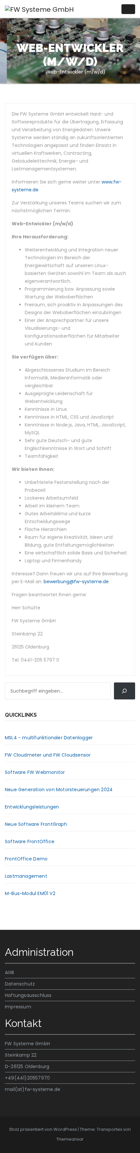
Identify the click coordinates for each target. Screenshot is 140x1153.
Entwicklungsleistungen (32, 807)
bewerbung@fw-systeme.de (76, 581)
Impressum (18, 1006)
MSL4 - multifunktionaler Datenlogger (49, 737)
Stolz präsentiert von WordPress (43, 1129)
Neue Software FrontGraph (36, 824)
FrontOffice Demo (26, 859)
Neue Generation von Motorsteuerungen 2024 (59, 789)
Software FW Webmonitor (35, 772)
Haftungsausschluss (28, 995)
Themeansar (70, 1139)
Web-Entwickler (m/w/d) (75, 71)
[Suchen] (124, 690)
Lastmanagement (26, 876)
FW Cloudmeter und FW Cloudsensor (48, 755)
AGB (9, 972)
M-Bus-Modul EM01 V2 (30, 893)
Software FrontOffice (29, 841)
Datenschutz (20, 984)
